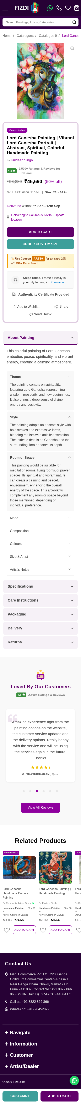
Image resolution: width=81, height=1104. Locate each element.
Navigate (20, 1032)
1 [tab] (24, 791)
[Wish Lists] (68, 8)
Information (23, 1044)
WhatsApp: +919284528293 (30, 1009)
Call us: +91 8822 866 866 (29, 1001)
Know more (57, 282)
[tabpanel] (40, 745)
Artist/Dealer (24, 1066)
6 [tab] (57, 791)
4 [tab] (44, 791)
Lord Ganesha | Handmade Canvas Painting (15, 893)
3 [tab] (37, 791)
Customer (21, 1055)
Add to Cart (40, 232)
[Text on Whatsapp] (50, 8)
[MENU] (5, 8)
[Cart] (76, 8)
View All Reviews (40, 807)
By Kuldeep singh (47, 903)
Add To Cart (24, 929)
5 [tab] (50, 791)
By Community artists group (17, 903)
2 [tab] (30, 791)
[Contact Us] (60, 8)
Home (6, 35)
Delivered (14, 206)
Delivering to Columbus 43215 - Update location (37, 217)
